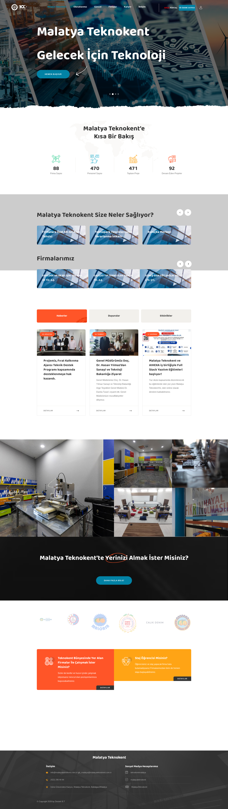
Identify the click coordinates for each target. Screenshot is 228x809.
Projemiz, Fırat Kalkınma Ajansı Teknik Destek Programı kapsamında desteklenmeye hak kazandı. (61, 369)
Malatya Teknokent (57, 7)
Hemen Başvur (53, 74)
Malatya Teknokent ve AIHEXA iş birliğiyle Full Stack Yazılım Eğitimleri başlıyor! (166, 367)
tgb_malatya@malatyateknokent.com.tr (94, 772)
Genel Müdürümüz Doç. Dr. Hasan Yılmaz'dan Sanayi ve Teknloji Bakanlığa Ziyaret (112, 367)
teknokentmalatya (138, 772)
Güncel (97, 7)
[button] (200, 7)
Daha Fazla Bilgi (114, 580)
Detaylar (48, 411)
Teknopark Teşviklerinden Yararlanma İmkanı (113, 234)
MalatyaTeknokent (139, 787)
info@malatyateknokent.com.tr (64, 772)
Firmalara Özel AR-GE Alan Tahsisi (61, 234)
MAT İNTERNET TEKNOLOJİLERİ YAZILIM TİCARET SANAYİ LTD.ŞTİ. (113, 278)
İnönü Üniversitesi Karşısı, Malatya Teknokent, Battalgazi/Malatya (79, 787)
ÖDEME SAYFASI (188, 8)
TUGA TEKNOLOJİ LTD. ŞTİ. (57, 275)
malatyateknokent (138, 780)
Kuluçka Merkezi (159, 232)
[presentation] (180, 212)
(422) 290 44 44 (57, 780)
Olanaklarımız (80, 7)
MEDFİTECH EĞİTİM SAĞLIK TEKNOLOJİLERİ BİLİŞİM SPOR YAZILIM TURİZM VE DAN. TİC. (162, 280)
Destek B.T (60, 801)
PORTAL (170, 8)
